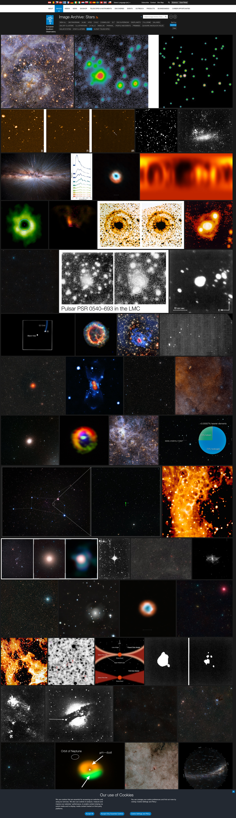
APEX (90, 22)
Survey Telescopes (102, 29)
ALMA (84, 22)
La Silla (92, 26)
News (75, 8)
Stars (89, 29)
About (50, 8)
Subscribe (145, 2)
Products (151, 8)
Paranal (110, 26)
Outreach (140, 8)
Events (130, 8)
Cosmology (105, 22)
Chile (96, 22)
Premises (136, 26)
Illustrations (81, 26)
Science (175, 2)
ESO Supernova (123, 22)
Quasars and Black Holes (152, 26)
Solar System (65, 29)
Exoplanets (136, 22)
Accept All (89, 814)
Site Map (160, 2)
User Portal (183, 2)
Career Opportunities (181, 8)
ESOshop (83, 8)
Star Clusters (79, 29)
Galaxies (156, 22)
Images (59, 8)
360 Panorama (74, 22)
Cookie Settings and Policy (140, 814)
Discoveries (119, 8)
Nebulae (101, 26)
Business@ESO (163, 8)
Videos (67, 8)
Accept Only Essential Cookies (112, 814)
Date (174, 28)
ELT (113, 22)
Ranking (173, 25)
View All (63, 22)
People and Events (123, 26)
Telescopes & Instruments (101, 8)
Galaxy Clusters (67, 26)
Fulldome (147, 22)
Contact (153, 2)
